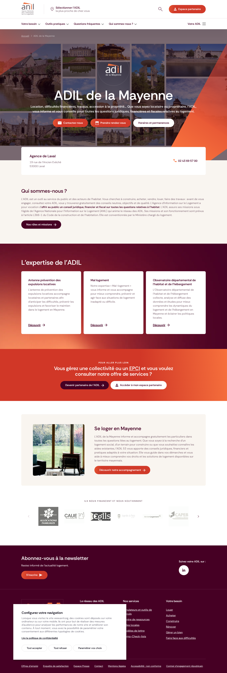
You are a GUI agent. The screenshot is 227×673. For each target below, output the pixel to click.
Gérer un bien (174, 632)
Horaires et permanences (153, 123)
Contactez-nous (73, 123)
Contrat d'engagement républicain (184, 666)
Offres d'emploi (29, 666)
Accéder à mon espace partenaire (141, 385)
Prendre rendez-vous (113, 123)
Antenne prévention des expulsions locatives (44, 282)
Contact (98, 666)
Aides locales (131, 625)
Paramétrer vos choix (90, 648)
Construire (172, 621)
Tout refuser (60, 648)
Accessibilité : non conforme (146, 666)
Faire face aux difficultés (181, 638)
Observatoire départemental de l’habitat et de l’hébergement (174, 282)
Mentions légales (117, 666)
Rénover (171, 626)
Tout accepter (34, 648)
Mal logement (100, 280)
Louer (169, 610)
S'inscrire (32, 575)
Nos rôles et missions (39, 224)
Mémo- (134, 636)
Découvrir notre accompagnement (120, 470)
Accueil (25, 35)
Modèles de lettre (134, 630)
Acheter (171, 615)
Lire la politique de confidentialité (40, 638)
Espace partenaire (189, 9)
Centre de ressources (136, 619)
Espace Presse (81, 666)
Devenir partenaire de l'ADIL (82, 385)
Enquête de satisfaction (56, 666)
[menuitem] (196, 23)
